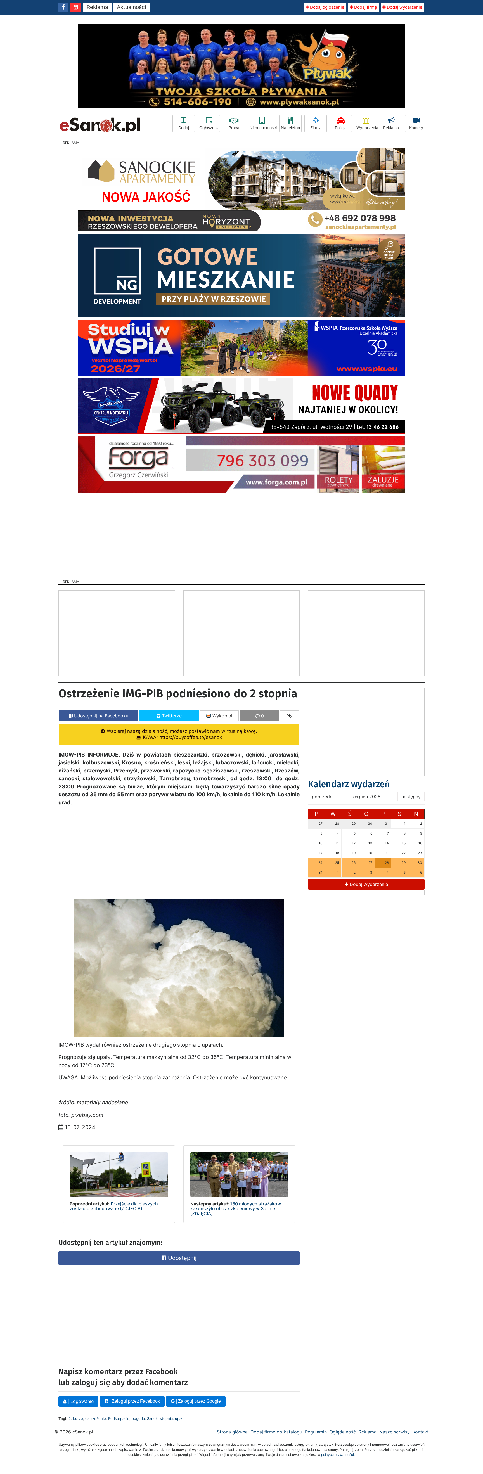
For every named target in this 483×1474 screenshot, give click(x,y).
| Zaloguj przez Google (198, 1401)
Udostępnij (181, 1258)
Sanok (152, 1418)
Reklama (97, 7)
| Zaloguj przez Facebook (134, 1401)
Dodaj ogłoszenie (326, 7)
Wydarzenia (366, 127)
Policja (341, 127)
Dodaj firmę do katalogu (276, 1432)
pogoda (138, 1418)
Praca (234, 127)
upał (178, 1418)
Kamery (416, 127)
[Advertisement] (241, 535)
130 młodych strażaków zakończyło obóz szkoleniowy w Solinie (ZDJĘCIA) (235, 1208)
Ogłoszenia (209, 127)
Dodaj (183, 127)
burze (78, 1418)
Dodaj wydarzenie (404, 7)
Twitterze (171, 716)
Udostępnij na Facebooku (100, 716)
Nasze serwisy (394, 1432)
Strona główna (232, 1432)
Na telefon (290, 127)
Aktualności (131, 7)
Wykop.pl (221, 716)
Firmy (316, 127)
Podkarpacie (118, 1418)
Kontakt (421, 1432)
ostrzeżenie (95, 1418)
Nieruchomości (263, 127)
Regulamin (316, 1432)
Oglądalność (343, 1432)
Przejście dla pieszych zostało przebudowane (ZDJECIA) (114, 1206)
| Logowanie (80, 1401)
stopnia (166, 1418)
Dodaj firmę (365, 7)
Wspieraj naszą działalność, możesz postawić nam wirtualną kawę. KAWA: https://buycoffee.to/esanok (181, 734)
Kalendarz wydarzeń (349, 784)
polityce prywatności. (338, 1454)
